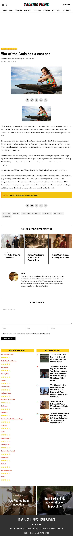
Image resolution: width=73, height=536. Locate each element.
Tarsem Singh (6, 216)
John (4, 62)
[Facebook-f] (63, 4)
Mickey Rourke (46, 213)
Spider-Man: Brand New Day (9, 361)
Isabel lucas (26, 213)
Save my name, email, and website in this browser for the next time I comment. (26, 334)
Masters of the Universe (8, 399)
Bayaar (3, 432)
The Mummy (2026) (6, 470)
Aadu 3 (3, 477)
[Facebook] (27, 100)
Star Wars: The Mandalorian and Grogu (12, 419)
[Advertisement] (37, 30)
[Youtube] (69, 4)
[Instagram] (67, 4)
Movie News (13, 49)
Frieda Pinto (6, 213)
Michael (3, 464)
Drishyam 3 (4, 412)
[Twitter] (65, 4)
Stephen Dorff (58, 213)
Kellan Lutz (36, 213)
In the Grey (4, 425)
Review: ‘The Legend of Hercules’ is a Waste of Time (36, 257)
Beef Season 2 (5, 457)
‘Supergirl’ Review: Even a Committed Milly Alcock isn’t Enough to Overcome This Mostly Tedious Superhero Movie (59, 418)
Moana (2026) (5, 374)
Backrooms (4, 406)
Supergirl (3, 380)
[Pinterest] (36, 100)
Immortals (16, 213)
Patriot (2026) (5, 444)
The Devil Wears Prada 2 (8, 451)
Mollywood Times (6, 393)
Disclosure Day (5, 387)
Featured (5, 49)
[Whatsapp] (41, 100)
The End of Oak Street (7, 354)
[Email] (46, 100)
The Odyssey (4, 367)
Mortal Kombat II (5, 438)
